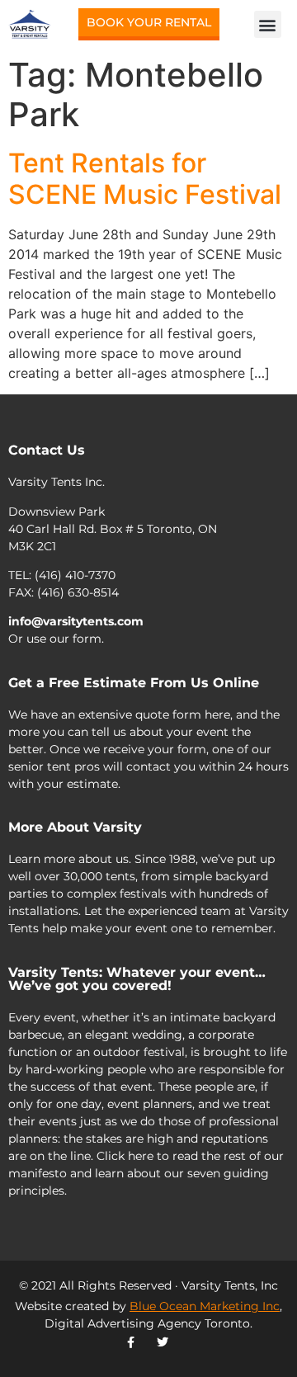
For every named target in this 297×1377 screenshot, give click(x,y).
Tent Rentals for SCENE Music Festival (144, 178)
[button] (267, 24)
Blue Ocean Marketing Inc (205, 1306)
